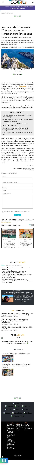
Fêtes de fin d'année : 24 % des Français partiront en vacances (15, 124)
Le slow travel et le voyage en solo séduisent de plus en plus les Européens (9, 245)
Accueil (3, 13)
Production (10, 13)
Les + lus (8, 265)
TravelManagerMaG (11, 442)
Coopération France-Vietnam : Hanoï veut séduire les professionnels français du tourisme (16, 366)
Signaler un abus (5, 222)
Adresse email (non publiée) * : (10, 182)
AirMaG (9, 424)
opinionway (31, 168)
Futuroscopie (11, 431)
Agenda (27, 427)
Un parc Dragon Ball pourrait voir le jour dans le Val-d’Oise (16, 268)
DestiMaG (10, 430)
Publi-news (17, 349)
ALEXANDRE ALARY (9, 277)
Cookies (18, 430)
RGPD (17, 428)
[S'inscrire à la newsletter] (4, 460)
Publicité (27, 425)
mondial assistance (22, 168)
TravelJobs (10, 440)
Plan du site (19, 427)
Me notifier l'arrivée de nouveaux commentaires (17, 211)
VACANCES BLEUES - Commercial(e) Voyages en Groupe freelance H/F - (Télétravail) (14, 321)
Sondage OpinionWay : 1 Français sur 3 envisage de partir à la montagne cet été (15, 129)
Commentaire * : (6, 193)
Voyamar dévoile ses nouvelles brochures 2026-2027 (26, 245)
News (2, 265)
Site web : (4, 188)
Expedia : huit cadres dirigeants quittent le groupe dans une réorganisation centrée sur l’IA (17, 275)
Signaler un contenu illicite (20, 425)
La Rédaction (12, 47)
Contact (27, 424)
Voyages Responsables (11, 448)
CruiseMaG (10, 428)
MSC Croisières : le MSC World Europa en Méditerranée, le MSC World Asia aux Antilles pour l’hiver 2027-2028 (17, 281)
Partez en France (10, 438)
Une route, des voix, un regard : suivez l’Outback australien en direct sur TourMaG (17, 293)
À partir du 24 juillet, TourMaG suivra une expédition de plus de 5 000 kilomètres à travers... (23, 298)
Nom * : (4, 176)
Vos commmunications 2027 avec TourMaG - (17, 7)
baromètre (22, 86)
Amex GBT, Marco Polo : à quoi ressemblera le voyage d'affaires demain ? (17, 120)
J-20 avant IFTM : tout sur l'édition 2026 (16, 353)
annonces (17, 311)
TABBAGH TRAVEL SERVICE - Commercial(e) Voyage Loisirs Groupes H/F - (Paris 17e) (17, 314)
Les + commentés (16, 265)
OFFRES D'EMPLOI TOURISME (9, 316)
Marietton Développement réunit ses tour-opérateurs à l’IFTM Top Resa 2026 (14, 272)
